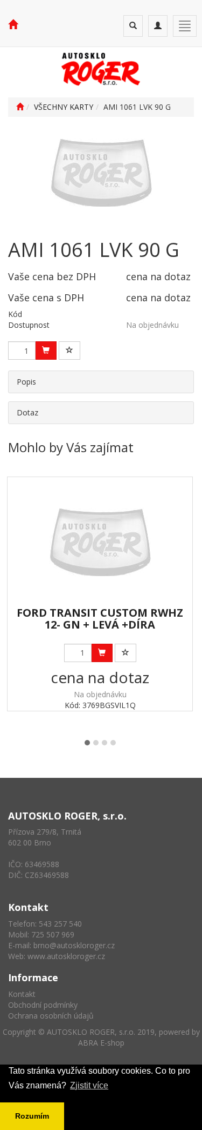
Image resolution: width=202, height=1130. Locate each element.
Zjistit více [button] (89, 1085)
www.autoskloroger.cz (66, 956)
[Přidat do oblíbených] (69, 350)
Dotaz (27, 412)
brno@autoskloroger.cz (74, 945)
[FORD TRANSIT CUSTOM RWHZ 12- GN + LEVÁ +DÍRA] (100, 542)
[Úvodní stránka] (20, 107)
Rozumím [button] (32, 1116)
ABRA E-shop (101, 1043)
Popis (26, 381)
